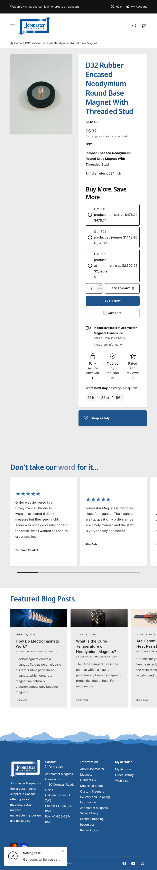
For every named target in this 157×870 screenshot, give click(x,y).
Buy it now (112, 300)
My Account (139, 6)
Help (118, 6)
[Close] (63, 851)
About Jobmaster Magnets (92, 771)
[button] (12, 25)
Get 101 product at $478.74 (102, 214)
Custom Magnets (92, 791)
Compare (115, 313)
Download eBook (92, 786)
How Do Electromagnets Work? (37, 644)
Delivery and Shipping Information (95, 799)
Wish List (121, 781)
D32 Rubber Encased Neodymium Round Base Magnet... (62, 43)
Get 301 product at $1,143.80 (102, 237)
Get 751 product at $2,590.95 (101, 265)
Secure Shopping (92, 819)
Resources (87, 824)
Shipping (91, 136)
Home (18, 43)
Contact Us (88, 780)
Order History (124, 775)
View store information (108, 344)
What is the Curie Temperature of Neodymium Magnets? (96, 646)
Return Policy (89, 830)
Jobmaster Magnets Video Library (94, 810)
